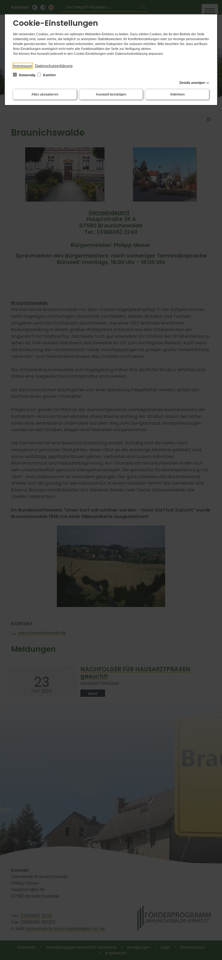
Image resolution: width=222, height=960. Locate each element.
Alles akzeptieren (44, 94)
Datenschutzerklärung (54, 65)
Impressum (22, 65)
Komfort (49, 75)
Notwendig (27, 75)
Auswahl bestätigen (111, 94)
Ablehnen (177, 94)
